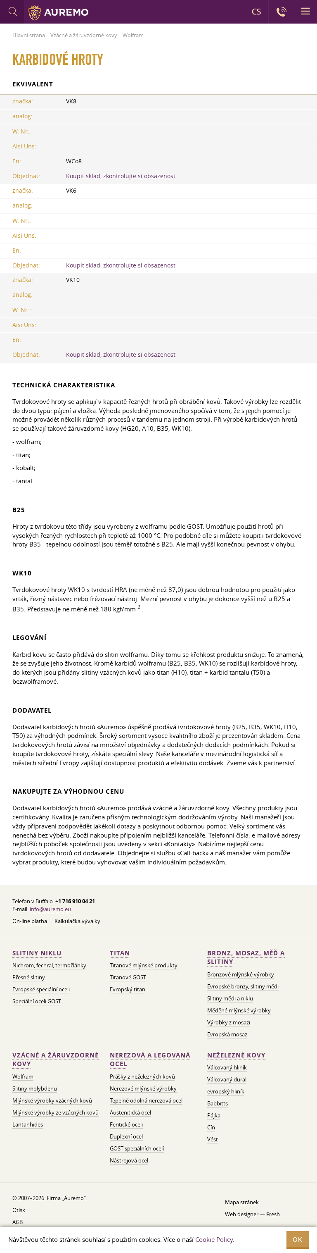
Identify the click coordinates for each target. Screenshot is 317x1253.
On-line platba (29, 921)
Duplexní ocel (126, 1136)
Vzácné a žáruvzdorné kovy (55, 1060)
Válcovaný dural (226, 1079)
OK (298, 1239)
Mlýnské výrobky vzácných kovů (52, 1100)
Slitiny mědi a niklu (230, 998)
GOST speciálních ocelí (137, 1148)
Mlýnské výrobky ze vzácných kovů (55, 1112)
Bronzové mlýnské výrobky (240, 974)
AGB (17, 1222)
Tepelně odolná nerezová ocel (146, 1100)
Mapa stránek (242, 1202)
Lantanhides (27, 1124)
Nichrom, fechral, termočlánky (49, 965)
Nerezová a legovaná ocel (150, 1060)
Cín (211, 1127)
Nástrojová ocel (129, 1160)
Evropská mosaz (227, 1034)
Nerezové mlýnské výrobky (143, 1088)
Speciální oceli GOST (36, 1001)
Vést (212, 1139)
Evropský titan (127, 989)
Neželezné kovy (236, 1055)
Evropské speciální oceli (41, 989)
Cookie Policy (214, 1239)
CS (256, 11)
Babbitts (217, 1103)
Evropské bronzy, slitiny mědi (243, 986)
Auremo (58, 13)
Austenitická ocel (130, 1112)
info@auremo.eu (50, 909)
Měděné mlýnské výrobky (239, 1010)
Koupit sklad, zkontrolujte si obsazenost (120, 176)
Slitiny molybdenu (34, 1088)
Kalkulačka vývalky (77, 921)
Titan (120, 953)
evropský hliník (225, 1091)
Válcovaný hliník (227, 1067)
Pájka (213, 1115)
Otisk (18, 1210)
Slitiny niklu (37, 953)
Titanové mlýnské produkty (143, 965)
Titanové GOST (128, 977)
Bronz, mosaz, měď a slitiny (246, 958)
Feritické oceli (126, 1124)
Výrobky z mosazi (228, 1022)
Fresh (273, 1214)
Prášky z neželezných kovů (142, 1076)
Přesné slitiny (28, 977)
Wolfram (22, 1076)
